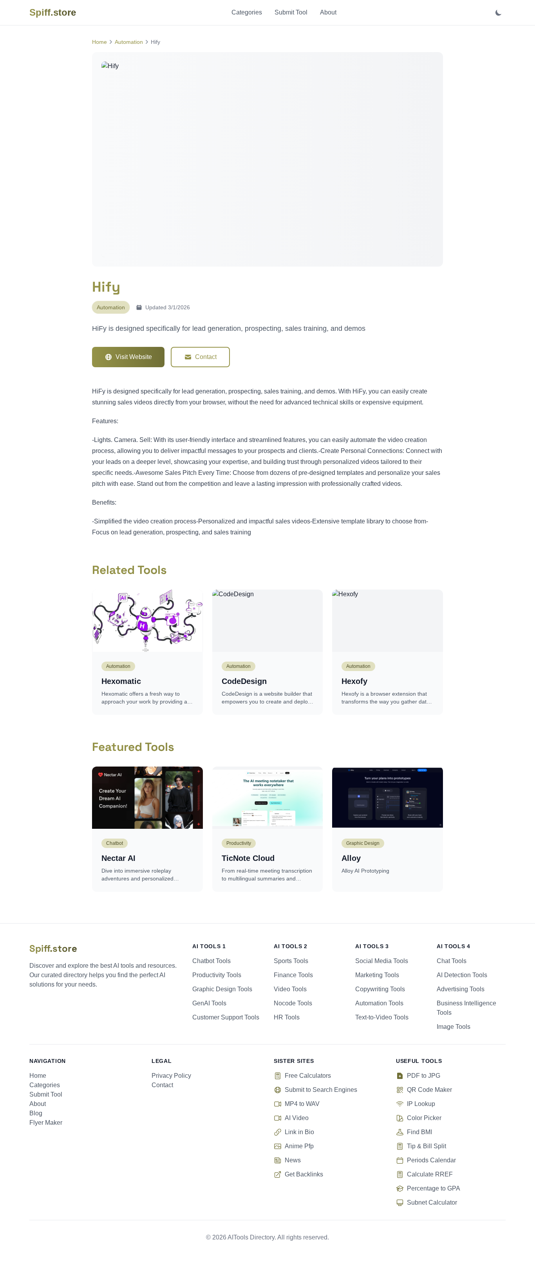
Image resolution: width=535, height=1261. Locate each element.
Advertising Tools (460, 989)
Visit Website (134, 357)
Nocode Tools (293, 1003)
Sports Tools (291, 961)
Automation (129, 42)
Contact (206, 357)
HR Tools (287, 1017)
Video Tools (290, 989)
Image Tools (453, 1026)
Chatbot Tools (211, 961)
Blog (35, 1113)
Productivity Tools (216, 975)
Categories (246, 12)
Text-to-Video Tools (381, 1017)
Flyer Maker (45, 1122)
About (328, 12)
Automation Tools (379, 1003)
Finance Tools (293, 975)
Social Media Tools (381, 961)
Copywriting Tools (380, 989)
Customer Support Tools (225, 1017)
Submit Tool (291, 12)
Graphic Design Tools (222, 989)
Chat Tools (451, 961)
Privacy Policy (171, 1075)
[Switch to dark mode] (499, 12)
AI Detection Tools (462, 975)
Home (99, 42)
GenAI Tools (209, 1003)
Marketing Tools (377, 975)
